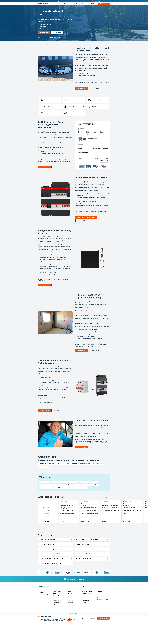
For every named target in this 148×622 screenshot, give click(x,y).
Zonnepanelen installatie (58, 602)
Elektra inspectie (56, 604)
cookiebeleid (68, 620)
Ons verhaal (70, 593)
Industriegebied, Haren (97, 463)
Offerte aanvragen (44, 32)
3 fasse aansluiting (57, 595)
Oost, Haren (66, 463)
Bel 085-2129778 (57, 32)
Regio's (44, 44)
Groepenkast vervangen (58, 589)
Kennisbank (49, 1)
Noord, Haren (51, 463)
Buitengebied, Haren (43, 467)
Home (65, 3)
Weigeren (93, 618)
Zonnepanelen (85, 604)
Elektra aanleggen (57, 598)
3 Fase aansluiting (85, 598)
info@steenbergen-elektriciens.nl (101, 592)
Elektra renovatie (56, 593)
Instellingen (86, 618)
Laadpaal (84, 602)
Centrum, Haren (42, 463)
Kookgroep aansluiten (57, 591)
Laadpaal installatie (57, 600)
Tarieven (78, 3)
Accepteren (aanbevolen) (103, 618)
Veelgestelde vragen (56, 1)
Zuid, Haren (59, 463)
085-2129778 (99, 589)
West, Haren (74, 463)
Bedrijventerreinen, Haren (85, 463)
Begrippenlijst (70, 602)
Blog (44, 1)
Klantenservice (71, 589)
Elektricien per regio (86, 589)
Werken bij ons (71, 600)
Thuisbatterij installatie (57, 607)
